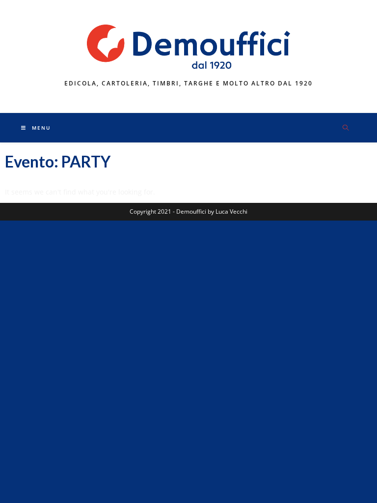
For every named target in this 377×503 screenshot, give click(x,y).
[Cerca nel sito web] (345, 128)
